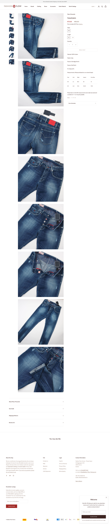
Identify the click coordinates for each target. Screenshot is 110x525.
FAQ (44, 463)
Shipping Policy (62, 468)
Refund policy (62, 471)
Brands (32, 6)
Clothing (39, 6)
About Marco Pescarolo (14, 401)
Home (26, 6)
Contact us (45, 461)
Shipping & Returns (13, 415)
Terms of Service (63, 463)
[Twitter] (73, 97)
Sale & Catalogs (72, 6)
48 (69, 30)
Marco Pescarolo (71, 14)
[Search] (102, 6)
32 (68, 37)
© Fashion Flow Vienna (10, 519)
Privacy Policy (62, 466)
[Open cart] (105, 6)
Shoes (45, 6)
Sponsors (45, 466)
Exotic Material (62, 6)
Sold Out (82, 49)
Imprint (61, 461)
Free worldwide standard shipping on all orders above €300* (55, 1)
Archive (45, 468)
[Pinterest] (75, 97)
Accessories (53, 6)
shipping (80, 24)
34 (72, 37)
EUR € (93, 6)
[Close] (106, 497)
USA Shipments (47, 471)
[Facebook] (71, 97)
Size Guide (11, 408)
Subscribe (93, 516)
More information (72, 103)
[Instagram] (13, 475)
